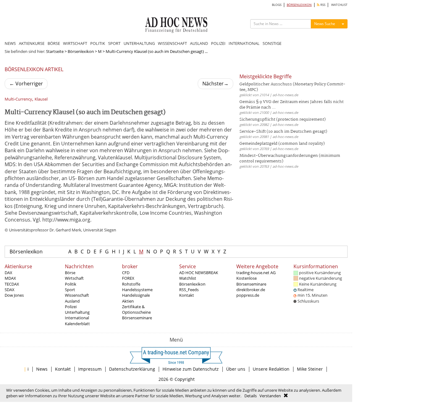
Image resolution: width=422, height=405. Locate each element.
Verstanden (270, 396)
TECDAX (12, 284)
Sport (70, 289)
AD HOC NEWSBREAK (198, 272)
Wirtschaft (74, 278)
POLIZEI (218, 43)
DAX (8, 272)
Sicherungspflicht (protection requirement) (282, 119)
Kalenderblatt (77, 323)
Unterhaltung (77, 312)
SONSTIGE (272, 43)
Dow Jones (14, 295)
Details (250, 396)
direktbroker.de (250, 289)
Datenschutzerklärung (132, 369)
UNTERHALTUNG (139, 43)
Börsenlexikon (81, 51)
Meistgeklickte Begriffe (265, 76)
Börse (70, 272)
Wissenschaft (77, 295)
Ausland (72, 301)
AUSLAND (199, 43)
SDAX (10, 289)
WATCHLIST (339, 5)
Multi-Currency (18, 99)
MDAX (10, 278)
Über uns (235, 369)
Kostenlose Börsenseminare (251, 281)
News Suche (324, 23)
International (77, 318)
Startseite (55, 51)
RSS (322, 5)
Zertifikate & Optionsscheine (136, 309)
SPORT (114, 43)
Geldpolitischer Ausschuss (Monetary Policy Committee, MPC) (292, 87)
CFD (125, 272)
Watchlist (187, 278)
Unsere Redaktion (271, 369)
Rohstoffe (131, 284)
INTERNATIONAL (244, 43)
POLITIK (97, 43)
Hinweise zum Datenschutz (190, 369)
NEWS (10, 43)
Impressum (90, 369)
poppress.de (247, 295)
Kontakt (186, 295)
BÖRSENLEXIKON (299, 5)
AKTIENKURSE (31, 43)
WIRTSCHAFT (75, 43)
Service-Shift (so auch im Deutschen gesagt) (283, 131)
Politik (70, 284)
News (42, 369)
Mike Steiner (310, 369)
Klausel (41, 99)
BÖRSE (54, 43)
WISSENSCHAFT (172, 43)
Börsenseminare (137, 318)
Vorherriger (26, 83)
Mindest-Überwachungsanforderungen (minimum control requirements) (289, 159)
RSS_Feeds (189, 289)
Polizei (71, 306)
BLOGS (276, 5)
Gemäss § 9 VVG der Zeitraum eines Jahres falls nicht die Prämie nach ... (291, 105)
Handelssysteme (137, 289)
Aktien (128, 301)
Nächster (215, 83)
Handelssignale (136, 295)
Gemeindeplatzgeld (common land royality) (282, 143)
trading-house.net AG (256, 272)
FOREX (128, 278)
